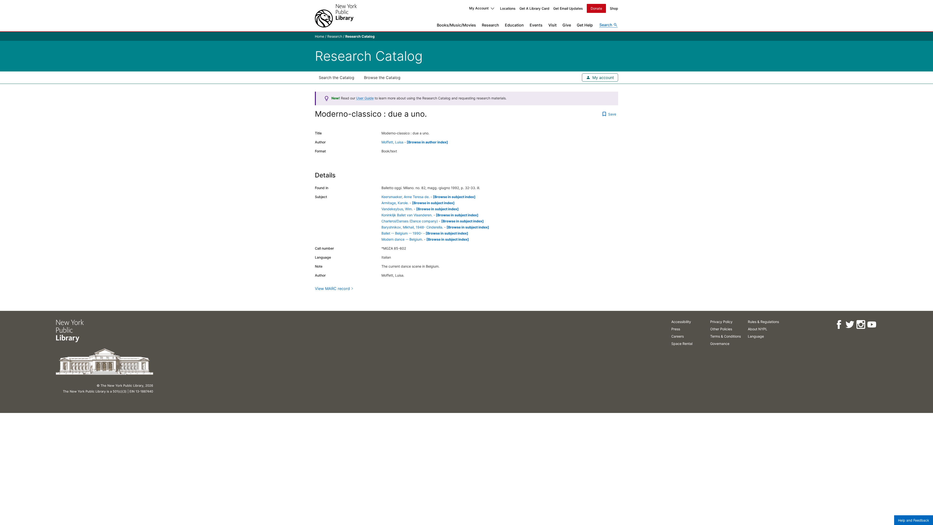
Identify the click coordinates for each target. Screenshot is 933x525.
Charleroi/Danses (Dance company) (409, 221)
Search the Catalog (336, 77)
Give (566, 25)
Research (490, 25)
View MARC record (332, 288)
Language (756, 336)
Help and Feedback (913, 520)
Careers (677, 336)
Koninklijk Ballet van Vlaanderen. (406, 215)
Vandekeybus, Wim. (397, 209)
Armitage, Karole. (395, 203)
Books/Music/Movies (456, 25)
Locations (508, 8)
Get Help (585, 25)
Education (514, 25)
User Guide (365, 98)
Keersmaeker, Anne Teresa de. (405, 197)
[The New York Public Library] (336, 15)
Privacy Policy (721, 322)
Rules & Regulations (763, 322)
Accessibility (681, 322)
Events (536, 25)
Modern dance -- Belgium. (402, 239)
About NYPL (757, 329)
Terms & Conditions (725, 336)
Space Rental (681, 343)
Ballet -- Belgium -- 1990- (401, 233)
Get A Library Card (534, 8)
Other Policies (721, 329)
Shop (614, 8)
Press (675, 329)
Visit (552, 25)
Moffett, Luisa (392, 142)
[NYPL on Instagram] (860, 324)
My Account (479, 8)
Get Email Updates (568, 8)
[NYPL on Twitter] (850, 324)
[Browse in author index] (427, 142)
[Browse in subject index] (454, 197)
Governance (719, 343)
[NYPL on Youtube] (871, 324)
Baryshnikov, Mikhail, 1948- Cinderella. (412, 227)
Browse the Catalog (382, 77)
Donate (596, 8)
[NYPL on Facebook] (839, 324)
